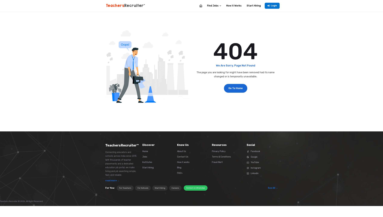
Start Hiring (148, 167)
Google (253, 157)
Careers (175, 188)
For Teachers (125, 188)
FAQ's (179, 173)
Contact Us (182, 157)
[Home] (200, 5)
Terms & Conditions (221, 157)
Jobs (144, 157)
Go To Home (235, 88)
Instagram (255, 168)
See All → (273, 188)
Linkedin (254, 173)
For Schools (143, 188)
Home (145, 151)
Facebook (255, 151)
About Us (181, 151)
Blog (179, 167)
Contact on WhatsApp (195, 188)
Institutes (147, 162)
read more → (112, 180)
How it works (183, 162)
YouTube (254, 162)
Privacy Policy (219, 151)
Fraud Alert (217, 162)
